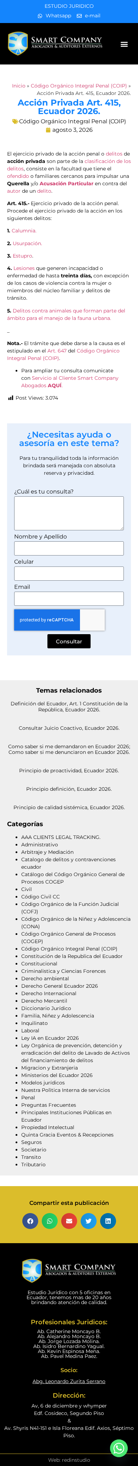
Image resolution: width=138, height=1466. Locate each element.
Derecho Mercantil (44, 1001)
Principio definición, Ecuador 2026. (69, 789)
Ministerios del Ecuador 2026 (57, 1075)
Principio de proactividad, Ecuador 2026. (69, 770)
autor (14, 191)
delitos (114, 154)
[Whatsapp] (119, 1448)
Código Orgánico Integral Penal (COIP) (79, 86)
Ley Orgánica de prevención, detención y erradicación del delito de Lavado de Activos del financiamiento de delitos (75, 1053)
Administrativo (39, 844)
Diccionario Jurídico (46, 1008)
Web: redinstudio (69, 1460)
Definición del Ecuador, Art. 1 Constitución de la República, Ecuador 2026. (69, 706)
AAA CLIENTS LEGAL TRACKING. (60, 837)
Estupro (22, 256)
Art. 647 (57, 351)
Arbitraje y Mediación (47, 852)
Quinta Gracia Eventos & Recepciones (67, 1135)
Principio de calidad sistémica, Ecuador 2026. (69, 807)
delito (44, 191)
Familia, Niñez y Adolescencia (57, 1016)
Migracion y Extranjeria (49, 1068)
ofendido (18, 176)
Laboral (30, 1030)
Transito (31, 1157)
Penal (28, 1097)
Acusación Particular (66, 183)
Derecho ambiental (45, 978)
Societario (33, 1149)
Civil (26, 889)
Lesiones (24, 268)
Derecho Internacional (48, 993)
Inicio (18, 86)
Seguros (31, 1142)
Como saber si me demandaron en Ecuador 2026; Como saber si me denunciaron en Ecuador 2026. (69, 749)
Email (22, 587)
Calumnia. (24, 230)
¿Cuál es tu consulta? (44, 492)
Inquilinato (34, 1023)
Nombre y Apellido (40, 537)
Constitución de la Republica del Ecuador (72, 956)
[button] (124, 44)
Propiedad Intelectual (47, 1127)
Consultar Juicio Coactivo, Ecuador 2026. (69, 728)
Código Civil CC (40, 896)
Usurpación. (27, 243)
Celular (24, 562)
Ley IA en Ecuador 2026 (50, 1038)
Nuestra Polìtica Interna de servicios (65, 1090)
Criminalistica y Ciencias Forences (63, 971)
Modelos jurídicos (43, 1082)
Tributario (33, 1164)
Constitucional (39, 963)
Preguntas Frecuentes (48, 1105)
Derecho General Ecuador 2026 (59, 986)
